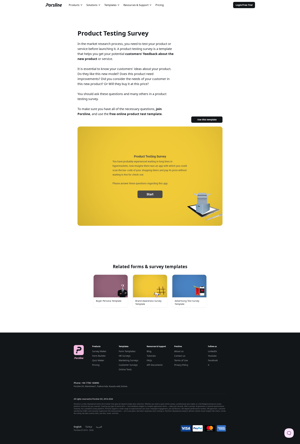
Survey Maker (99, 351)
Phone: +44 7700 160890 (86, 382)
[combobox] (76, 5)
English (78, 426)
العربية (99, 426)
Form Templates (127, 351)
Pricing (159, 5)
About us (179, 351)
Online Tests (125, 369)
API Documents (155, 364)
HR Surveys (124, 355)
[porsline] (53, 5)
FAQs (149, 360)
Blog (149, 351)
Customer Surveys (128, 364)
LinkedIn (212, 351)
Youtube (212, 355)
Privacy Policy (181, 364)
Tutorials (151, 355)
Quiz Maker (98, 360)
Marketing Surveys (128, 360)
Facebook (213, 360)
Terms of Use (181, 360)
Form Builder (99, 355)
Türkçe (88, 426)
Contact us (179, 355)
